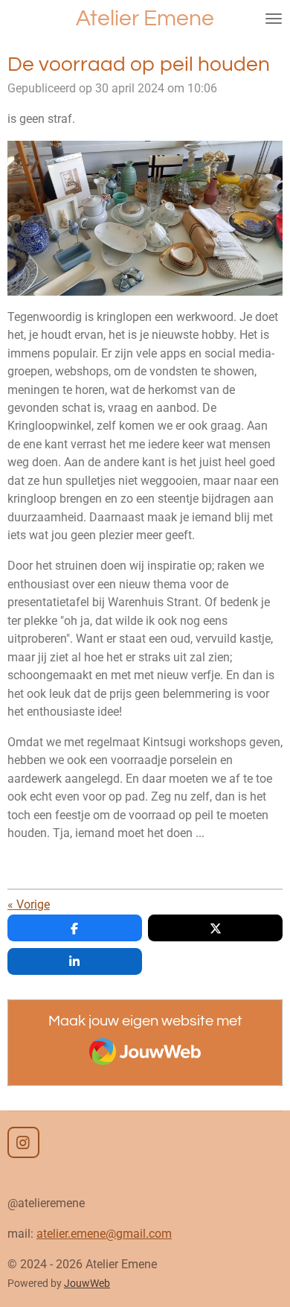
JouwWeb (87, 1283)
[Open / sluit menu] (273, 18)
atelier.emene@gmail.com (104, 1234)
